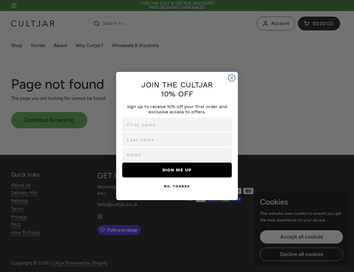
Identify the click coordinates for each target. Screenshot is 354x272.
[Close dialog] (231, 78)
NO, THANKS (177, 186)
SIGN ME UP (177, 169)
